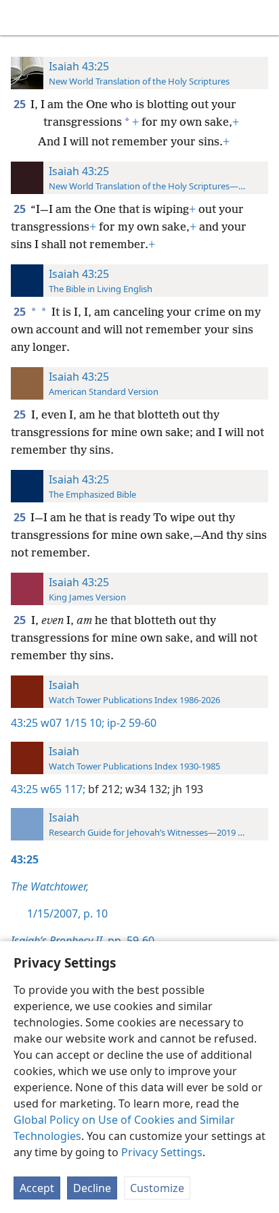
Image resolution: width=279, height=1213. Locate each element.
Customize (157, 1188)
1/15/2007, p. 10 (67, 913)
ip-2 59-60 (130, 722)
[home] (20, 17)
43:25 (24, 722)
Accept (37, 1188)
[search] (262, 17)
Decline (92, 1188)
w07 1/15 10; (72, 722)
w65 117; (63, 789)
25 (21, 104)
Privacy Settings (161, 1152)
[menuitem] (20, 17)
